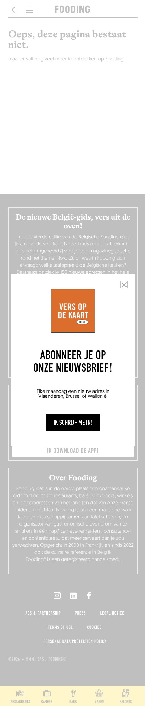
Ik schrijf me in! (73, 422)
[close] (124, 284)
